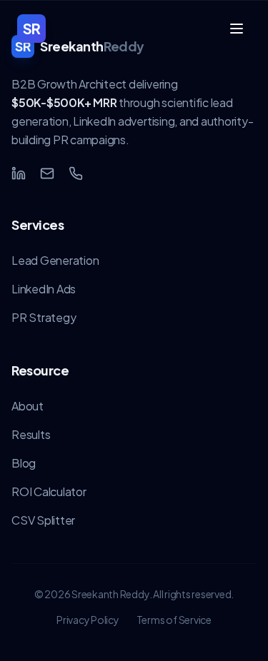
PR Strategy (43, 317)
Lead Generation (55, 260)
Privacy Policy (87, 619)
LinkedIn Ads (43, 288)
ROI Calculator (48, 491)
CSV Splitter (43, 520)
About (27, 405)
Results (30, 434)
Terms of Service (174, 619)
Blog (23, 462)
